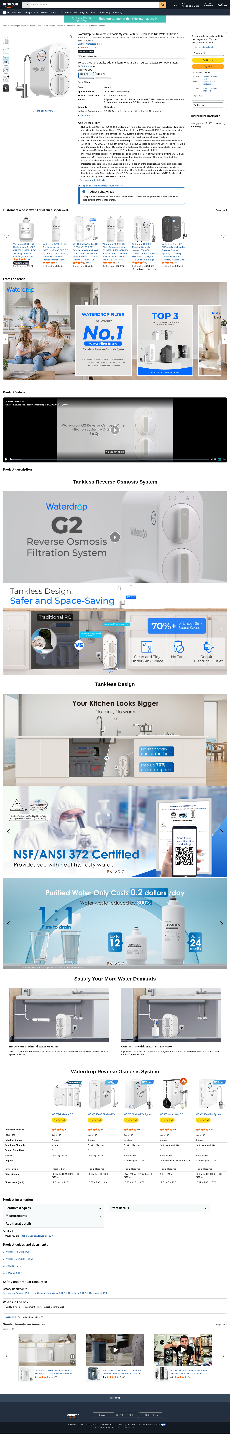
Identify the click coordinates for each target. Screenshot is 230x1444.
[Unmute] (224, 459)
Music (94, 12)
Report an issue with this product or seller (102, 185)
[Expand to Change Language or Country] (111, 1415)
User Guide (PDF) (12, 1266)
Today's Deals (31, 12)
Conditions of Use (75, 1425)
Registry (84, 12)
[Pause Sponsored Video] (72, 1357)
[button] (6, 12)
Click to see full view (43, 111)
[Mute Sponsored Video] (72, 1362)
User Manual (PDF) (12, 1273)
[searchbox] (94, 5)
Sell (75, 12)
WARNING (11, 1317)
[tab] (113, 669)
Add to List (199, 105)
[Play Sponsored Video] (115, 1350)
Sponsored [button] (7, 1329)
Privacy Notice (92, 1425)
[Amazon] (11, 5)
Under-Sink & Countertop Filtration (90, 26)
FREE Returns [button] (85, 66)
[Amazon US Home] (73, 1416)
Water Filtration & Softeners (62, 26)
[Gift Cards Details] (70, 12)
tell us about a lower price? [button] (37, 1236)
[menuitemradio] (219, 459)
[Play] (5, 459)
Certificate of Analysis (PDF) (17, 1251)
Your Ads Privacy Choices (149, 1425)
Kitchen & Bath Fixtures (38, 26)
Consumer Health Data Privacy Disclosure (118, 1425)
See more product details (92, 180)
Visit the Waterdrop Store (90, 44)
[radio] (6, 41)
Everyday (118, 12)
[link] (26, 250)
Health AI (16, 12)
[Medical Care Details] (55, 12)
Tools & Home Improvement (14, 26)
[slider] (109, 459)
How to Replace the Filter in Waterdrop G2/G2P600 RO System (36, 404)
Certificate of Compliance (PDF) (18, 1259)
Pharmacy (105, 12)
